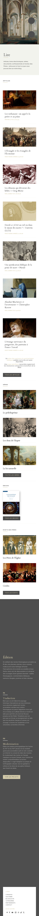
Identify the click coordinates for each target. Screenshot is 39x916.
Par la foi (10, 119)
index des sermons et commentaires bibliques (20, 359)
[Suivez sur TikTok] (21, 912)
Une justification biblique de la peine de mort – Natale (18, 266)
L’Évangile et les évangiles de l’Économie (18, 152)
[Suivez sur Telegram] (7, 912)
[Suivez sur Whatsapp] (18, 912)
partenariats (10, 903)
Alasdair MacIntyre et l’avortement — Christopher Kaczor (17, 305)
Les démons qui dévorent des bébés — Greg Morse (17, 189)
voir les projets (11, 777)
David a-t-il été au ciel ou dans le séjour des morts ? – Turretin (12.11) (19, 228)
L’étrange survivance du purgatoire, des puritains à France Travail (16, 344)
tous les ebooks (11, 518)
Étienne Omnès (12, 156)
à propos (9, 894)
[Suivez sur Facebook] (9, 912)
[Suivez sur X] (23, 912)
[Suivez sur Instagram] (15, 912)
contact (9, 905)
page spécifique (13, 364)
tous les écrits (11, 592)
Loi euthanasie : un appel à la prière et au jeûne (17, 115)
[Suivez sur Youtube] (12, 912)
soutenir (9, 896)
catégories (10, 901)
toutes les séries (12, 475)
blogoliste (10, 898)
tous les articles (12, 375)
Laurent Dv (11, 193)
